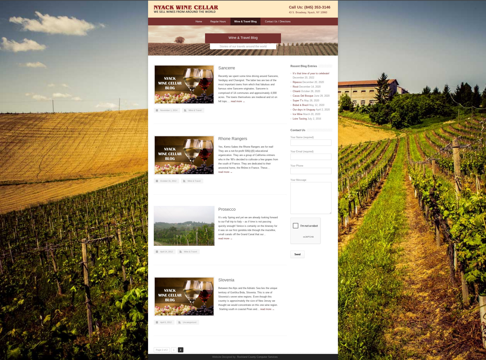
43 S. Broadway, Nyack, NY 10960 (308, 12)
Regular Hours (218, 21)
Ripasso (297, 82)
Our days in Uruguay (304, 109)
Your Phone (296, 165)
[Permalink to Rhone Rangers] (184, 155)
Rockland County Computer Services (257, 356)
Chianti (296, 91)
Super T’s (298, 100)
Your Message (298, 179)
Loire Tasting (300, 118)
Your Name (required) (302, 137)
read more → (238, 101)
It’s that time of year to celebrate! (311, 73)
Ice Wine (297, 114)
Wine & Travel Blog (245, 21)
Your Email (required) (301, 151)
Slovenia (226, 280)
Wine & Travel (195, 110)
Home (199, 21)
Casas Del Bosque (303, 95)
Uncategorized (189, 322)
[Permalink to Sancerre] (184, 84)
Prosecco (227, 209)
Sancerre (226, 68)
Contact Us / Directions (278, 21)
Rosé (295, 86)
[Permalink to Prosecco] (184, 226)
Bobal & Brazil (300, 105)
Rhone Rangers (232, 138)
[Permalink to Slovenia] (184, 296)
